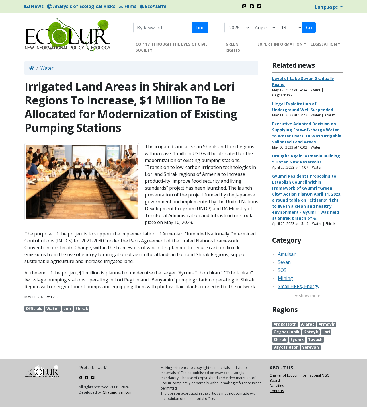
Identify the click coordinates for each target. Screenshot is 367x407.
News (37, 6)
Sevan (284, 262)
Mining (285, 278)
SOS (282, 270)
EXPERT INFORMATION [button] (280, 44)
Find (200, 27)
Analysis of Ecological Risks (83, 6)
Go (309, 27)
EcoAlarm (155, 6)
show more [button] (309, 295)
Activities (277, 385)
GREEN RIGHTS (232, 47)
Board (275, 380)
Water (47, 68)
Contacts (277, 390)
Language (327, 7)
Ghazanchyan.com (117, 392)
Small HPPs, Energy (298, 286)
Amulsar (287, 254)
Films (129, 6)
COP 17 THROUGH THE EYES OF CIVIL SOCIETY (172, 47)
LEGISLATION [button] (324, 44)
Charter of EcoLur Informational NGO (300, 375)
